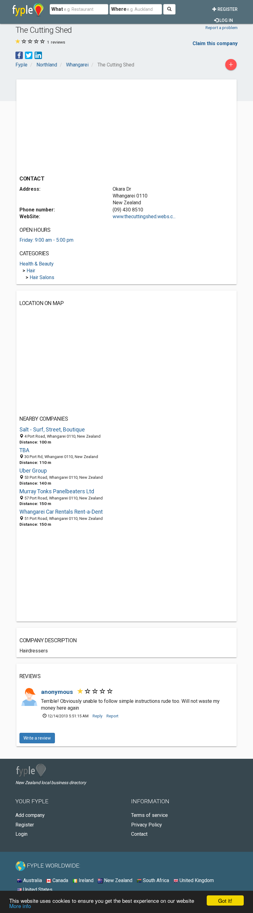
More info (20, 906)
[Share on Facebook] (19, 55)
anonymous (57, 691)
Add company (30, 815)
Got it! (225, 900)
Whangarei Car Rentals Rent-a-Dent (61, 512)
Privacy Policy (146, 825)
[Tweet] (28, 55)
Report (112, 716)
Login (21, 834)
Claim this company (215, 43)
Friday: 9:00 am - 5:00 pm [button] (46, 240)
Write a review (37, 738)
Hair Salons (42, 277)
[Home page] (28, 9)
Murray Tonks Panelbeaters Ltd (56, 491)
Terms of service (149, 815)
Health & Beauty (36, 264)
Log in (225, 20)
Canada (59, 880)
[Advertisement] (71, 126)
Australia (32, 880)
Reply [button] (97, 716)
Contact (139, 834)
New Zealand (117, 880)
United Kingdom (196, 880)
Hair (31, 271)
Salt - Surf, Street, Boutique (52, 430)
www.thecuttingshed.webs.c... (144, 216)
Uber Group (33, 471)
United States (37, 890)
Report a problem (221, 27)
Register (227, 9)
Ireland (85, 880)
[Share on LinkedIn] (38, 55)
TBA (24, 450)
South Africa (155, 880)
